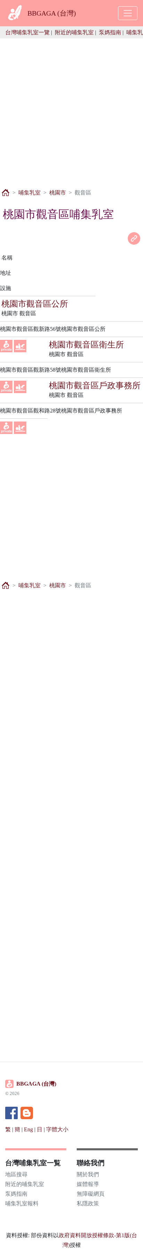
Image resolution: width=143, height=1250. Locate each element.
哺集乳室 (29, 193)
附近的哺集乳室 (74, 32)
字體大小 (57, 1129)
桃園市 (57, 193)
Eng (28, 1129)
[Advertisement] (71, 109)
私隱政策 (88, 1203)
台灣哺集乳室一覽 (27, 32)
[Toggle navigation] (127, 13)
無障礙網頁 (90, 1194)
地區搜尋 (16, 1174)
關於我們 (88, 1174)
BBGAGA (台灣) (36, 1084)
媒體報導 (88, 1184)
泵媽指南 (110, 32)
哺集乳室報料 (22, 1203)
